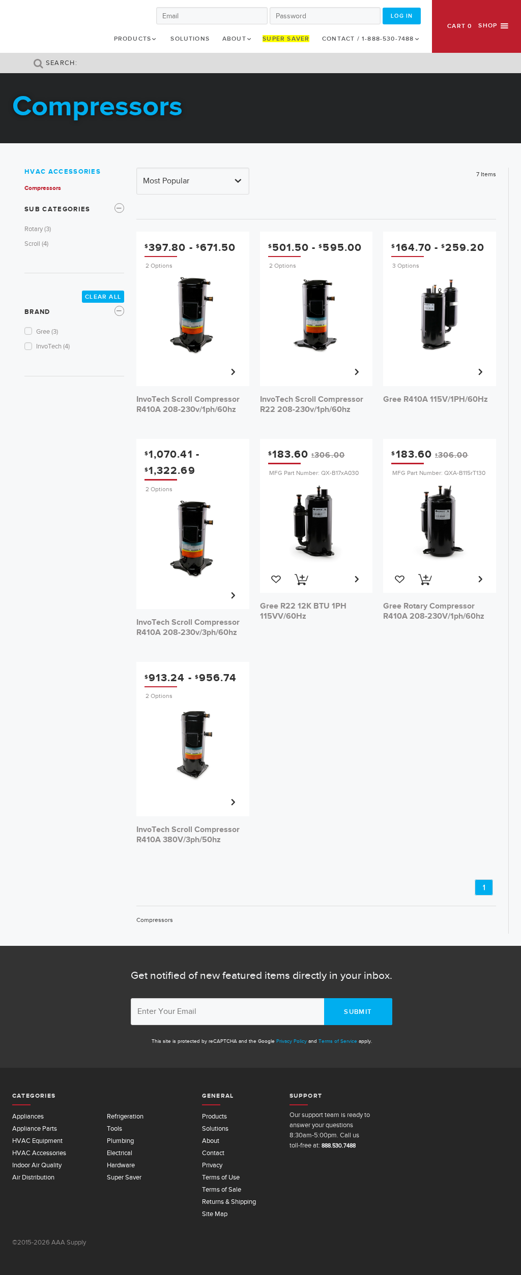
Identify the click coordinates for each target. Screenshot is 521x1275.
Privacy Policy (291, 1041)
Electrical (119, 1153)
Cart (459, 25)
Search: (60, 63)
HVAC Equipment (37, 1140)
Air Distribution (33, 1177)
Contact (213, 1153)
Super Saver (286, 38)
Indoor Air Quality (37, 1165)
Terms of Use (221, 1177)
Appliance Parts (34, 1128)
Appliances (28, 1116)
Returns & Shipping (229, 1201)
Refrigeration (125, 1116)
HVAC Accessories (62, 171)
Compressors (42, 188)
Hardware (121, 1165)
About (234, 38)
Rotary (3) (37, 229)
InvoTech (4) (53, 346)
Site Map (214, 1214)
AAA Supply (44, 26)
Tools (114, 1128)
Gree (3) (47, 331)
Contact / (368, 38)
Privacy (212, 1165)
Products (133, 38)
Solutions (190, 38)
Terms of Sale (221, 1189)
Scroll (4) (36, 243)
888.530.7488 (339, 1145)
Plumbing (120, 1140)
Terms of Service (338, 1041)
